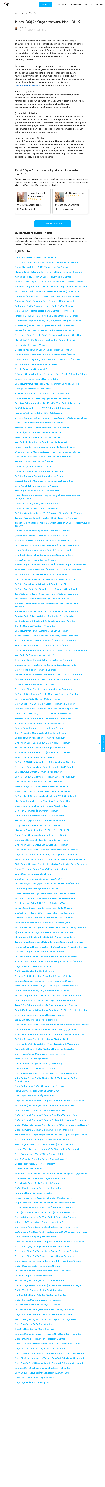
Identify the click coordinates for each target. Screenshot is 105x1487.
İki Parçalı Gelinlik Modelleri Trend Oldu (35, 684)
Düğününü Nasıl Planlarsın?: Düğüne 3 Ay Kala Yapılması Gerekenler (49, 1241)
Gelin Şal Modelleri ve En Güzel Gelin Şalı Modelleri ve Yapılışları (47, 1212)
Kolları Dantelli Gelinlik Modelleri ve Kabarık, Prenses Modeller (46, 635)
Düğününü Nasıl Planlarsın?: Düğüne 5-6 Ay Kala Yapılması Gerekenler (50, 1120)
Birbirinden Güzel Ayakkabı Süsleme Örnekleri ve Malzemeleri (46, 640)
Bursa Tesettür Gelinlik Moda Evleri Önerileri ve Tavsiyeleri (44, 1207)
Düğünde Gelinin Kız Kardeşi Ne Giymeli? (35, 1377)
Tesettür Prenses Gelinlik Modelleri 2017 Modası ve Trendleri (46, 518)
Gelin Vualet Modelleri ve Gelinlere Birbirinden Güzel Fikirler (45, 579)
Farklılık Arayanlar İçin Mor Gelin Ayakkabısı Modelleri (42, 786)
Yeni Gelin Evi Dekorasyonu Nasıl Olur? (34, 655)
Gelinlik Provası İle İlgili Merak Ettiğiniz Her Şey (38, 1063)
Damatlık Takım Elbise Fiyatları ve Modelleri (37, 508)
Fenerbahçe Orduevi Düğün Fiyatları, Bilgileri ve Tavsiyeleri (45, 1049)
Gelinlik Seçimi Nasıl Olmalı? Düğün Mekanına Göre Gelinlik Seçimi (48, 1285)
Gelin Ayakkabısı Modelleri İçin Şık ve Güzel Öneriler (41, 733)
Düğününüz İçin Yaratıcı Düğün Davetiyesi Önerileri (40, 1348)
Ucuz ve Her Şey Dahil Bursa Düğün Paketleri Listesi (41, 1178)
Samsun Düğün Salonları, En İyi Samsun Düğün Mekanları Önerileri (48, 961)
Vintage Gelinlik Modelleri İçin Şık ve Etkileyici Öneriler (42, 752)
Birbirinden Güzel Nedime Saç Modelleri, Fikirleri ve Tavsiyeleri (46, 262)
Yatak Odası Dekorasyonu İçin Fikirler (33, 874)
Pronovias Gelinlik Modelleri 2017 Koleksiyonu (38, 413)
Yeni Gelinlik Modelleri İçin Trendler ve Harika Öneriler (42, 442)
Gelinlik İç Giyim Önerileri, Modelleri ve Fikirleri (38, 432)
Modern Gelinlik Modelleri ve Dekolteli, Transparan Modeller (45, 937)
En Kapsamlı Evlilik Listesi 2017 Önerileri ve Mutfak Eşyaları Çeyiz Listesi (51, 1173)
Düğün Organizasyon (36, 13)
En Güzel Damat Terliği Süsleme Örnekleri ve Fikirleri (41, 630)
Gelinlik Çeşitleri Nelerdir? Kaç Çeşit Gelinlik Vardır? (41, 1159)
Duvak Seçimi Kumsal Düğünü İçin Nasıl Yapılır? (38, 879)
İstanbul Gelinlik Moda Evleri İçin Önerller (35, 560)
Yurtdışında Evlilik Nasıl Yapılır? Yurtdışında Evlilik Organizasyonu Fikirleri (51, 1232)
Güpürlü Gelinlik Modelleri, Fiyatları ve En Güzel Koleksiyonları (46, 665)
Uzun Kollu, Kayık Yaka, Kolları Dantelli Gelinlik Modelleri (43, 713)
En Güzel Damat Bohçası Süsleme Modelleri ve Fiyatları (43, 1368)
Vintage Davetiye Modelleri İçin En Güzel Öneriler (40, 723)
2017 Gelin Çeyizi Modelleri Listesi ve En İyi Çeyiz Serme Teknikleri (48, 452)
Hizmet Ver (45, 4)
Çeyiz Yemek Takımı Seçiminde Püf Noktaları (37, 486)
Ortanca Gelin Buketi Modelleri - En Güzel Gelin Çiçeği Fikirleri (46, 708)
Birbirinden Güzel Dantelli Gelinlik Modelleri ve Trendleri (43, 660)
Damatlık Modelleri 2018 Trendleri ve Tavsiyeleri (39, 471)
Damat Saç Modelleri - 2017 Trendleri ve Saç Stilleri (41, 267)
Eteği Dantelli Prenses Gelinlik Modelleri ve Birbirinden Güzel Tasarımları (51, 864)
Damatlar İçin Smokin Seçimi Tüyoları (33, 466)
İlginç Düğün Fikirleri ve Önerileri (31, 345)
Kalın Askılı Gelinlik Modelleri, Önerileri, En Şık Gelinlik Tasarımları (48, 569)
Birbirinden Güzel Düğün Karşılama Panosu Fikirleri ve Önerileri (46, 1251)
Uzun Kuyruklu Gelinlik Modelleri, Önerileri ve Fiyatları (42, 840)
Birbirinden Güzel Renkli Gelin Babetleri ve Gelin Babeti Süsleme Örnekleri (52, 1024)
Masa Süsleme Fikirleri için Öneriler (32, 1058)
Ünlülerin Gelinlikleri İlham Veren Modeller (36, 810)
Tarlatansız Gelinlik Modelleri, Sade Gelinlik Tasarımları (43, 718)
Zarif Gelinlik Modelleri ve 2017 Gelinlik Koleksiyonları (42, 408)
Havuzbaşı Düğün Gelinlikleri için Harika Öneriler (39, 951)
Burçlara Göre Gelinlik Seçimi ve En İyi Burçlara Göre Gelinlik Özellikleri (51, 418)
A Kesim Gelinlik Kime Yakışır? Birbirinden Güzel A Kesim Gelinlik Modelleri (47, 605)
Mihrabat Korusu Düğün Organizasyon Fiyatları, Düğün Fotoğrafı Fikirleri (51, 1134)
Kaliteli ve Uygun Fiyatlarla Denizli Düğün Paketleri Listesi (44, 1198)
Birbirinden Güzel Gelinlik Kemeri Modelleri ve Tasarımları (44, 689)
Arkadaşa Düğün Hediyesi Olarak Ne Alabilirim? (39, 1222)
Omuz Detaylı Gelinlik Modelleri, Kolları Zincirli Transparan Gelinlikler (50, 674)
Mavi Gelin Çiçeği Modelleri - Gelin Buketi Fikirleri (40, 820)
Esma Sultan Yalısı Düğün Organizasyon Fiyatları (39, 1086)
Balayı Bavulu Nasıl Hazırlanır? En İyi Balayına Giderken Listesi (46, 540)
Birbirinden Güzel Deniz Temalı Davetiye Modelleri (40, 1015)
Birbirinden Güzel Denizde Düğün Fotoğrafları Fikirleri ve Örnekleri (48, 335)
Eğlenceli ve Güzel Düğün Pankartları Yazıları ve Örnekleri (44, 932)
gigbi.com (18, 13)
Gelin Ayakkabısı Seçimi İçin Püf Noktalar (35, 1236)
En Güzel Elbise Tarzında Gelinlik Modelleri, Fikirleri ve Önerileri (47, 694)
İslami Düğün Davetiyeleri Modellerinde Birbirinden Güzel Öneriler (48, 1261)
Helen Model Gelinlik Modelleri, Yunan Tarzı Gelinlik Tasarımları (47, 1044)
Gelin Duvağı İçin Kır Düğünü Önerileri (34, 1324)
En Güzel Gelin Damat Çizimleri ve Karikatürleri (38, 772)
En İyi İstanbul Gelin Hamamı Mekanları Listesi (38, 699)
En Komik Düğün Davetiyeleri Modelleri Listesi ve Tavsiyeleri (45, 776)
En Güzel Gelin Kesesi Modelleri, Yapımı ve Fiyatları (40, 747)
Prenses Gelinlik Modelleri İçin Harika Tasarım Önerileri (42, 645)
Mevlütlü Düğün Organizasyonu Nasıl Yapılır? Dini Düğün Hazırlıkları (49, 1319)
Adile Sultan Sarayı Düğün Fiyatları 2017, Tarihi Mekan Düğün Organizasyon (46, 1080)
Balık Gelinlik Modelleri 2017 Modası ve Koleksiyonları (42, 393)
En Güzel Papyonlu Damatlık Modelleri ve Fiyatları (40, 476)
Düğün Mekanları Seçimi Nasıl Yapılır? (34, 966)
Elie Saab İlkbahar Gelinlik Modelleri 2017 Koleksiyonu (42, 922)
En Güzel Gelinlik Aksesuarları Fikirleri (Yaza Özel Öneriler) (44, 981)
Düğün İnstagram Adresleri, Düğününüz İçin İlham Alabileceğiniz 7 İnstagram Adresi (48, 497)
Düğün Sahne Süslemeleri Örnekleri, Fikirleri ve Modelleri (44, 1314)
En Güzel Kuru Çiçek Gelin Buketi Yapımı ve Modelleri (41, 574)
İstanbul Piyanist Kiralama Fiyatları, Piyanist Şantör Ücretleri (45, 354)
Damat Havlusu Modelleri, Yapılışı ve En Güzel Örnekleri (43, 398)
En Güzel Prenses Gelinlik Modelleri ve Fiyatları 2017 (41, 1039)
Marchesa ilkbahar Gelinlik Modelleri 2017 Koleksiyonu (42, 427)
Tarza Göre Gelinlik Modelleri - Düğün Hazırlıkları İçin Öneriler (46, 1005)
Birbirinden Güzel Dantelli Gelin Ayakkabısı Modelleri (41, 845)
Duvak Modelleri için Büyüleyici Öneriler (35, 1068)
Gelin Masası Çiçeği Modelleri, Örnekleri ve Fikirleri (40, 1054)
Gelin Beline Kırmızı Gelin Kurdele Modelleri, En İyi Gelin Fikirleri (47, 1227)
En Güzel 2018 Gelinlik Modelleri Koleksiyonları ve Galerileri (45, 762)
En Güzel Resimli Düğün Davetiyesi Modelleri (37, 1304)
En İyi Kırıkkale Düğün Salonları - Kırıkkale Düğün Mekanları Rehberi (49, 281)
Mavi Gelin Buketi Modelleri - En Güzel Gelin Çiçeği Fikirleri (44, 830)
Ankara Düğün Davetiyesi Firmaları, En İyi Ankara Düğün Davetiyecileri (50, 564)
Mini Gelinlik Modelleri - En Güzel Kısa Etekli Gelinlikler (42, 801)
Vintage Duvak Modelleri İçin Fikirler (33, 388)
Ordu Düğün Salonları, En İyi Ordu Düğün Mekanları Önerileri (45, 1000)
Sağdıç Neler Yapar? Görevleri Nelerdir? (35, 1164)
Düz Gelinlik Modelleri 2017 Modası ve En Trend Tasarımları (45, 913)
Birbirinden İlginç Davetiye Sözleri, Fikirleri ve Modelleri (42, 1246)
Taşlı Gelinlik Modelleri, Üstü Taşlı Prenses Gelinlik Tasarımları (46, 594)
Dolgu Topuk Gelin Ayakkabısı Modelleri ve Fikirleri (40, 835)
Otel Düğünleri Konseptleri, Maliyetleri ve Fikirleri (40, 1110)
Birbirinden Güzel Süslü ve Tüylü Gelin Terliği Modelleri (42, 742)
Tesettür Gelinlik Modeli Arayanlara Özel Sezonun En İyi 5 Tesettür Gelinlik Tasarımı (52, 524)
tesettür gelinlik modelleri (28, 85)
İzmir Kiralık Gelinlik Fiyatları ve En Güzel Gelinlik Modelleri (44, 555)
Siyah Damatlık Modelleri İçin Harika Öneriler (37, 437)
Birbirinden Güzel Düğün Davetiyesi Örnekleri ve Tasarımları (45, 1256)
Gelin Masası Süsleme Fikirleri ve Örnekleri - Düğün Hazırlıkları (46, 1073)
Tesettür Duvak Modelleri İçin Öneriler (34, 461)
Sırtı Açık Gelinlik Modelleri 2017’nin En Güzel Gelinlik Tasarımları (48, 403)
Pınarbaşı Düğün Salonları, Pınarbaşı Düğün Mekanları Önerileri (46, 315)
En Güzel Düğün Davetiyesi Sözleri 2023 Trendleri (40, 1280)
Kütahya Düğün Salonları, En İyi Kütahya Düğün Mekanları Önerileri (48, 995)
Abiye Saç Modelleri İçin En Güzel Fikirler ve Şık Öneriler (43, 277)
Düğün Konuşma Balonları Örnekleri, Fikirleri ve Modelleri (44, 1129)
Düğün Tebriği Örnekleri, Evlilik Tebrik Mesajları (38, 1290)
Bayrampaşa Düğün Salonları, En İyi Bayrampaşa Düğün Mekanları (48, 320)
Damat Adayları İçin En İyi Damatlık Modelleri (37, 503)
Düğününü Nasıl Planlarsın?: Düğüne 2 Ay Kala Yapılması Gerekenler (49, 1100)
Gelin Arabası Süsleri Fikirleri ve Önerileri (35, 669)
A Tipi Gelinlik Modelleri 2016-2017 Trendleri (38, 825)
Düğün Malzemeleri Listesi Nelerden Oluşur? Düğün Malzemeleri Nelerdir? (52, 1125)
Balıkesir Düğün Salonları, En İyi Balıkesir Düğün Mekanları (44, 325)
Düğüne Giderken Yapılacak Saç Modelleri (36, 257)
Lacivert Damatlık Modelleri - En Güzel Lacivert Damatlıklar (44, 481)
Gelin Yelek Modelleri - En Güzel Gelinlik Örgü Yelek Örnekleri (46, 1217)
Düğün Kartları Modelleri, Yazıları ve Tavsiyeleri (38, 1300)
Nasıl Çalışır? (61, 4)
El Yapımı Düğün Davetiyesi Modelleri (33, 1275)
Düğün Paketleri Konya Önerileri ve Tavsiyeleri (38, 1188)
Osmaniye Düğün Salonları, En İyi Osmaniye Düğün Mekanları (45, 301)
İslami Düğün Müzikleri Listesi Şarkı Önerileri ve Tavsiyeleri (44, 311)
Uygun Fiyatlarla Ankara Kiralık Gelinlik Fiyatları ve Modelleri (45, 550)
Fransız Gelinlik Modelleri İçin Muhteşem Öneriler (39, 728)
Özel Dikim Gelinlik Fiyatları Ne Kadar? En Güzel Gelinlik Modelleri (48, 679)
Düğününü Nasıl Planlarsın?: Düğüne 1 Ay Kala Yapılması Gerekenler (49, 1115)
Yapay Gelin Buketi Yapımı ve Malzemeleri (36, 1019)
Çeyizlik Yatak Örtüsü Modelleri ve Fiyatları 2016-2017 (42, 535)
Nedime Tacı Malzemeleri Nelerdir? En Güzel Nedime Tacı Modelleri (48, 1149)
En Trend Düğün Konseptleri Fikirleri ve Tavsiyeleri (40, 738)
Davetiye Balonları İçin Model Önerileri (34, 1329)
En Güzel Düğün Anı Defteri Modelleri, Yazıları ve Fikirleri (43, 1270)
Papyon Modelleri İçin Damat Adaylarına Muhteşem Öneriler (45, 447)
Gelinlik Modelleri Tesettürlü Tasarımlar (35, 626)
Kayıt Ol (88, 4)
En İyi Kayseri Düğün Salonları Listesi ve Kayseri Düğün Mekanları (47, 291)
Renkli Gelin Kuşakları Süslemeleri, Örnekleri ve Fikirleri (43, 791)
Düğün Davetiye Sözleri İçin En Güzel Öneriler (38, 1266)
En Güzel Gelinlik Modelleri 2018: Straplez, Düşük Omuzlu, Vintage (48, 513)
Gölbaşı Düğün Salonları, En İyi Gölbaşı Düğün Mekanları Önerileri (48, 296)
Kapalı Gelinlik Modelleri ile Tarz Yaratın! (35, 757)
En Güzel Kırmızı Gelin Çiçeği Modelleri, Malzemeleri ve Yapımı (46, 956)
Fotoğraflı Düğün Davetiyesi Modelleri (34, 1193)
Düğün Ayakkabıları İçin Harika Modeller (35, 971)
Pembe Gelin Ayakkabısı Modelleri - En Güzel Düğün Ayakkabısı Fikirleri (51, 947)
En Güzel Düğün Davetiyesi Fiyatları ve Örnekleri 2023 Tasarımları (48, 1334)
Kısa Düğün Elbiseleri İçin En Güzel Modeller (37, 490)
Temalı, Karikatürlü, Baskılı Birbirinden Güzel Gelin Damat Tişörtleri (49, 942)
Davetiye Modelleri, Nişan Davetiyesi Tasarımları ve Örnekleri (45, 893)
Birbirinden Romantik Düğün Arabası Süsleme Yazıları (42, 1139)
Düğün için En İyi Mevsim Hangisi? (32, 1382)
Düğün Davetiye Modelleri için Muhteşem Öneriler (40, 1338)
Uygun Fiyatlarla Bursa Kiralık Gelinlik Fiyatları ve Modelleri (45, 1202)
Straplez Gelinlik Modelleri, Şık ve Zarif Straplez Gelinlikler (44, 976)
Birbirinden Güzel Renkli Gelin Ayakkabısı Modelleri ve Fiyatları (46, 849)
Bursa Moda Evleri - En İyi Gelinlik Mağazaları (37, 1183)
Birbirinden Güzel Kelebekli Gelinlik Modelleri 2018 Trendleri (45, 767)
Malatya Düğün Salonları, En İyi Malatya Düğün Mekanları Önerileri (48, 272)
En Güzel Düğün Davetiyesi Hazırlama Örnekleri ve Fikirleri (44, 1105)
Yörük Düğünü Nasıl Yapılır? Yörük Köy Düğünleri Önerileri (44, 1144)
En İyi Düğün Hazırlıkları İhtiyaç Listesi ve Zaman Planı (42, 1372)
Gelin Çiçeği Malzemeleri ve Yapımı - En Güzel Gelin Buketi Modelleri (49, 1358)
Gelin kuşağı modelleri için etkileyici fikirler (36, 888)
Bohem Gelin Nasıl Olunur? (28, 1168)
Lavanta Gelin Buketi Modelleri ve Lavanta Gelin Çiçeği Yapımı (46, 1029)
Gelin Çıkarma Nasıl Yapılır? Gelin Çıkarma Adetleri (40, 1154)
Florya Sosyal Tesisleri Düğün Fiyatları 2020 (37, 1091)
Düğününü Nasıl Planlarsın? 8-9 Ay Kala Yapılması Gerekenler (46, 854)
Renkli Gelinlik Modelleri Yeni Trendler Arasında (39, 422)
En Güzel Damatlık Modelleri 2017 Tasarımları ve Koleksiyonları (47, 384)
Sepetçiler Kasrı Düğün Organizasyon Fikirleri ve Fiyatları (43, 349)
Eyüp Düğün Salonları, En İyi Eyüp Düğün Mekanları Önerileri (45, 330)
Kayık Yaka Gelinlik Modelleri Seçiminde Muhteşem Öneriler (45, 621)
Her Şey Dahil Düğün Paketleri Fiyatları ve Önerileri (41, 1295)
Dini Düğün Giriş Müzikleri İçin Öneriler (34, 1095)
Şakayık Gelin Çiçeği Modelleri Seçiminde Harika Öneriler (43, 908)
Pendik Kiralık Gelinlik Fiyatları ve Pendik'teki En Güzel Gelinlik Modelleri (51, 1010)
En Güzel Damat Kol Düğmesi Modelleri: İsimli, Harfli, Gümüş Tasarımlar (51, 927)
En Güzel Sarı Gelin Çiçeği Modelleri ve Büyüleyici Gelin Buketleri (47, 589)
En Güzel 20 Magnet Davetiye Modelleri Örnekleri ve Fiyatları (45, 898)
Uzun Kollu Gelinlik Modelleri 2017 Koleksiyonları (40, 815)
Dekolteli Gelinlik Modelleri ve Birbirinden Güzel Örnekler (44, 917)
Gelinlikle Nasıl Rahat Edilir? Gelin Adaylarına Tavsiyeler (43, 903)
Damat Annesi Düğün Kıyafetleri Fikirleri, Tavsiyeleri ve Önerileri (47, 359)
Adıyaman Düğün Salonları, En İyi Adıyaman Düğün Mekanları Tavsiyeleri (51, 286)
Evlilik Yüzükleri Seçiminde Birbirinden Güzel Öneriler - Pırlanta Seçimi (50, 859)
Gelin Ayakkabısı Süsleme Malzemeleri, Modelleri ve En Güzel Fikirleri (50, 1353)
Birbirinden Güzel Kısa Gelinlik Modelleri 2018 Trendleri (43, 456)
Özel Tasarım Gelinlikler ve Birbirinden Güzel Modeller (42, 806)
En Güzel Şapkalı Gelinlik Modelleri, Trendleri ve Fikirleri (43, 584)
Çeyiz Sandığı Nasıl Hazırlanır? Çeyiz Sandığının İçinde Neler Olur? (48, 545)
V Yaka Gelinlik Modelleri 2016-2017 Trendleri (38, 781)
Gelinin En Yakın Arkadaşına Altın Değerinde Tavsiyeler (42, 530)
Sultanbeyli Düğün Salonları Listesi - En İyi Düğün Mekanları (45, 306)
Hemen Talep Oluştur (52, 223)
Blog (25, 13)
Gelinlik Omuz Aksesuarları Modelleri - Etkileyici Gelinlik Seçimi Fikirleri (51, 650)
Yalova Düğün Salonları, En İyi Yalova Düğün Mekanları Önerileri (47, 985)
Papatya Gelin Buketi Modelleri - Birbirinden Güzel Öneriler (44, 616)
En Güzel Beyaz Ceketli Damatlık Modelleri (36, 364)
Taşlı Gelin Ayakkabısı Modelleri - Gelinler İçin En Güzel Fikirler (46, 611)
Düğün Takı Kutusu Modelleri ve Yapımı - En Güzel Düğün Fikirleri (47, 1343)
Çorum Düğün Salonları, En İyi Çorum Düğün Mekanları (42, 990)
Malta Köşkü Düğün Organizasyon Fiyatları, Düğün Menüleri (45, 340)
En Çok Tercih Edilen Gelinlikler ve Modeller (37, 379)
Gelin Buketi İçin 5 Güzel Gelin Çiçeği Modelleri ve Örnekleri (45, 703)
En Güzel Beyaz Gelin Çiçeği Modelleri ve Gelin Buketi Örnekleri (47, 883)
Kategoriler (76, 4)
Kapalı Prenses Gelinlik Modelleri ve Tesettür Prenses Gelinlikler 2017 (50, 1034)
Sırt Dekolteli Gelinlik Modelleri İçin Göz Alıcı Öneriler (42, 598)
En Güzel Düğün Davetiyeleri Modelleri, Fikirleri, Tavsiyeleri (44, 1309)
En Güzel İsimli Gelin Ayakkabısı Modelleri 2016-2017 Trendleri (47, 796)
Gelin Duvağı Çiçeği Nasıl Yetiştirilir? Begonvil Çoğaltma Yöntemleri (49, 1363)
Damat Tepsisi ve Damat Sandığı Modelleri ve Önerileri (42, 869)
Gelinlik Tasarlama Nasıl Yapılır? (31, 369)
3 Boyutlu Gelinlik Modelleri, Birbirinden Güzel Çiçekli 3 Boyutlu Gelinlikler (52, 374)
